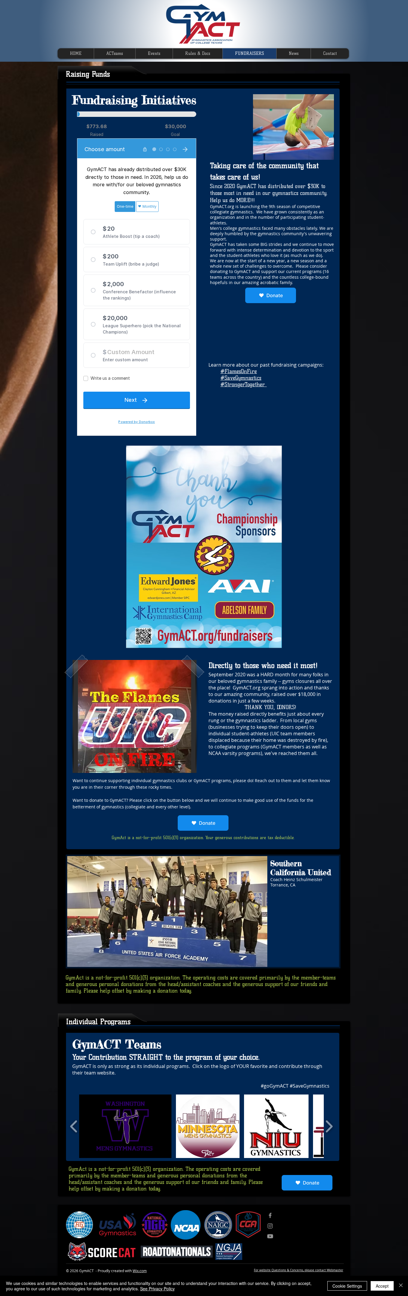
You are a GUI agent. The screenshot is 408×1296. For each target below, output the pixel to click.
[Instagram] (270, 1225)
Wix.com (140, 1270)
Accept (382, 1286)
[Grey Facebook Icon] (270, 1215)
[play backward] (74, 1126)
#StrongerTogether (243, 384)
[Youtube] (270, 1236)
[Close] (400, 1286)
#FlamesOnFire (238, 371)
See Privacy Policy (157, 1289)
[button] (135, 716)
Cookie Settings (347, 1286)
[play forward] (329, 1126)
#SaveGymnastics (240, 378)
